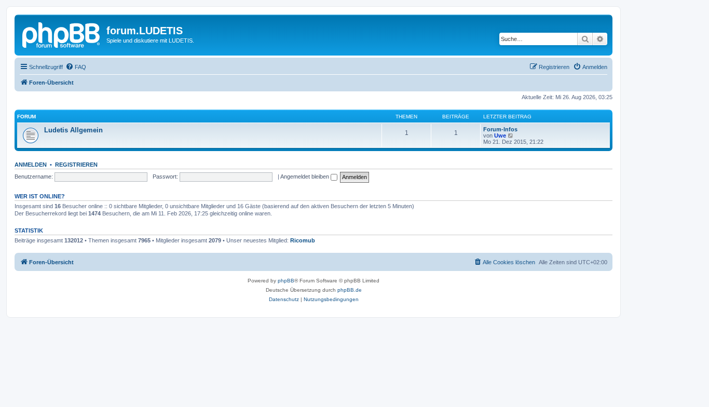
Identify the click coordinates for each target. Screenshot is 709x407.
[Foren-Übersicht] (61, 33)
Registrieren (76, 164)
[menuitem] (75, 67)
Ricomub (302, 240)
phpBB (286, 280)
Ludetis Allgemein (73, 130)
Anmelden (31, 164)
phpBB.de (349, 290)
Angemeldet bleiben (305, 176)
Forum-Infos (500, 129)
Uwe (500, 135)
